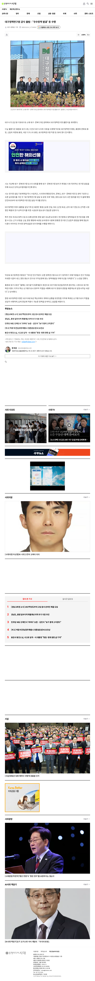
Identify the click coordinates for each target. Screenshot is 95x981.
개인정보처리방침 (54, 951)
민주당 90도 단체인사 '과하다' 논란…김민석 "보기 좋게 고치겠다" (30, 323)
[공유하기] (84, 3)
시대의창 (9, 497)
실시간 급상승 (67, 598)
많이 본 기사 (27, 598)
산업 (38, 13)
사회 (75, 13)
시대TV (51, 409)
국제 (64, 13)
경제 (28, 13)
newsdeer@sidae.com (25, 348)
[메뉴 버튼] (91, 3)
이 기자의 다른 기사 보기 (46, 356)
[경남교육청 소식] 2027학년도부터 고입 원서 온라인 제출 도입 (28, 314)
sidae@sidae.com (28, 341)
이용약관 (35, 951)
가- (78, 34)
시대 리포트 (10, 409)
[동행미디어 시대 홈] (9, 4)
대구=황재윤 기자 (12, 27)
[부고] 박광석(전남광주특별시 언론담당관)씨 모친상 (24, 328)
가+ (88, 34)
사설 (7, 718)
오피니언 (5, 13)
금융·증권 (51, 13)
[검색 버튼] (87, 3)
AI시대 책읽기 (11, 884)
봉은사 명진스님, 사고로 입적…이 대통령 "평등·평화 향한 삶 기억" (30, 332)
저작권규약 (44, 951)
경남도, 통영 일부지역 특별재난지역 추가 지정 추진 (24, 318)
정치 (17, 13)
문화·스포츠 (89, 13)
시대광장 (9, 818)
